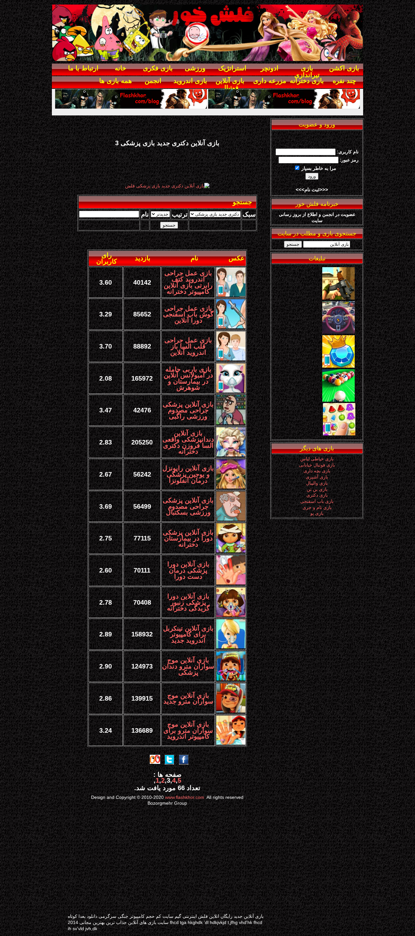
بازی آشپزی (317, 477)
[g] (338, 298)
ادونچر (270, 68)
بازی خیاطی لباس (317, 458)
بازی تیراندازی (307, 71)
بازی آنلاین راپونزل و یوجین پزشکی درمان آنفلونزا (188, 474)
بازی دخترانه (307, 80)
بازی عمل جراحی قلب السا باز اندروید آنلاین (188, 346)
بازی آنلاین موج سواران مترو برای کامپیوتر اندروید (188, 730)
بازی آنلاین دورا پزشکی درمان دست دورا (188, 570)
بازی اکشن (344, 68)
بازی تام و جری (317, 507)
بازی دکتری (317, 495)
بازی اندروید (190, 80)
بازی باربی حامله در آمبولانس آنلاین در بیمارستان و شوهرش (188, 378)
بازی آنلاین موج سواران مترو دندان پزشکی (188, 666)
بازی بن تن (317, 489)
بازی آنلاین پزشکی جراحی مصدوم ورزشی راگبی (188, 410)
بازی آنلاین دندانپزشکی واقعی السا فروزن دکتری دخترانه (188, 442)
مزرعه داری (269, 80)
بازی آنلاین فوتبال (230, 84)
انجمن (153, 80)
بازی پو (317, 513)
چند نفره (344, 80)
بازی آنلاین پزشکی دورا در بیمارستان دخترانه (188, 538)
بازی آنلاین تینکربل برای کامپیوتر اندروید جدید (188, 634)
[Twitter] (338, 332)
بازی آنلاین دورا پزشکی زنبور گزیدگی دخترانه (188, 602)
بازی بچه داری (316, 470)
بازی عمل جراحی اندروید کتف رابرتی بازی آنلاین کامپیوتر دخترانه (188, 282)
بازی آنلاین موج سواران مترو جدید (188, 698)
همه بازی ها (115, 80)
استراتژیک (232, 68)
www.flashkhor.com (184, 797)
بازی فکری (158, 68)
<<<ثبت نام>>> (312, 189)
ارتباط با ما (83, 68)
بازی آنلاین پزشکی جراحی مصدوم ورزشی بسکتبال (188, 506)
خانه (120, 68)
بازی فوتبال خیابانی (317, 465)
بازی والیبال (317, 483)
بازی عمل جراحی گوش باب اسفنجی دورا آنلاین (188, 314)
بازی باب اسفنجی (317, 501)
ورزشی (195, 68)
